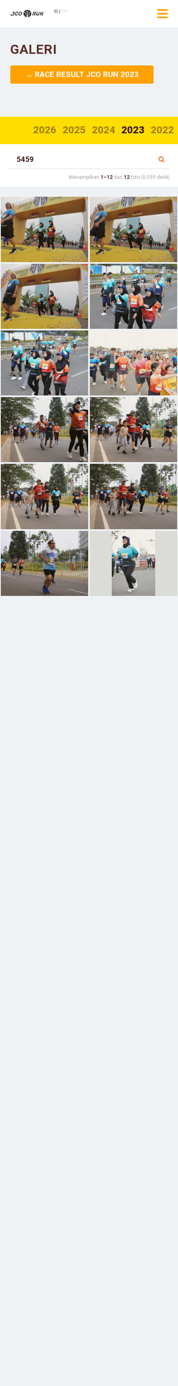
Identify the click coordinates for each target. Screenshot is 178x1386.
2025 (74, 130)
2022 (162, 130)
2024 (103, 130)
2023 (132, 130)
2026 (44, 130)
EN (64, 11)
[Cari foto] (162, 159)
